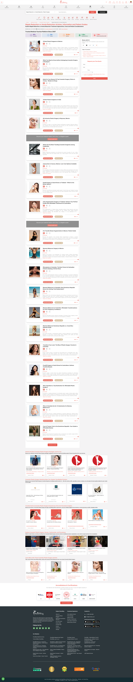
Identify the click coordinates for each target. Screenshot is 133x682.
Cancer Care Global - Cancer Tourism (40, 656)
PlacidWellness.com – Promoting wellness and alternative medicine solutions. (39, 646)
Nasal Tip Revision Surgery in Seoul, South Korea (96, 549)
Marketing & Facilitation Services (60, 619)
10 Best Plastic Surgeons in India (53, 572)
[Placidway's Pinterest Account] (43, 628)
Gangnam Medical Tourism (72, 639)
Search (92, 12)
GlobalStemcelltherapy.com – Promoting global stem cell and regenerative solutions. (73, 650)
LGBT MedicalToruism (88, 653)
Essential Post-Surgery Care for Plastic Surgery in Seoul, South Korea (33, 549)
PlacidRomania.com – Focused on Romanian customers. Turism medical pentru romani (40, 643)
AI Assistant (102, 12)
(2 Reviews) (95, 499)
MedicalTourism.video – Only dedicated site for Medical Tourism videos (40, 650)
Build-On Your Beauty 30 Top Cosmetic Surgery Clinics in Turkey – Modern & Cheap (97, 573)
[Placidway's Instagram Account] (46, 628)
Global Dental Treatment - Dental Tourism (56, 654)
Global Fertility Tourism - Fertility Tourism (39, 654)
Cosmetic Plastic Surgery (44, 22)
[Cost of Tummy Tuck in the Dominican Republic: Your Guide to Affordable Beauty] (34, 431)
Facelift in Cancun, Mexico (31, 522)
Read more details (47, 51)
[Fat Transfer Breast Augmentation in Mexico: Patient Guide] (34, 235)
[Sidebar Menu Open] (2, 2)
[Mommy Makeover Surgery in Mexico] (34, 253)
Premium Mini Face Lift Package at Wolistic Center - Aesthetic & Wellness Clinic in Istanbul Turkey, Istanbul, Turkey (76, 469)
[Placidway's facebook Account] (34, 628)
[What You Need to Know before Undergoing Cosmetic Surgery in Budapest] (34, 64)
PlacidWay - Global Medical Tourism (91, 637)
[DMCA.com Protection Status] (64, 669)
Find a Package (70, 615)
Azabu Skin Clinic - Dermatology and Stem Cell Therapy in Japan (34, 496)
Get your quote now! (52, 139)
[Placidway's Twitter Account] (37, 628)
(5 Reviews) (32, 499)
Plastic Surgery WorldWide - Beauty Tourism (57, 650)
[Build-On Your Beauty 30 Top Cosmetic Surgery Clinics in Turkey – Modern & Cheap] (34, 84)
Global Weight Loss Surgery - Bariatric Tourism (91, 650)
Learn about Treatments (72, 620)
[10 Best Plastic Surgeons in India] (34, 104)
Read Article (57, 54)
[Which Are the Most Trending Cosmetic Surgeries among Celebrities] (34, 149)
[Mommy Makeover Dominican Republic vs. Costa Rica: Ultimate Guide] (34, 330)
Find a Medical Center (71, 614)
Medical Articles (34, 22)
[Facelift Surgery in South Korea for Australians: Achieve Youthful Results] (34, 370)
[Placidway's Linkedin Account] (49, 628)
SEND (94, 78)
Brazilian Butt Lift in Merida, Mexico (54, 522)
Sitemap (57, 629)
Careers (57, 626)
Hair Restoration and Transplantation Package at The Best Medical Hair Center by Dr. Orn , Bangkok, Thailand (97, 469)
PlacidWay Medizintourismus (38, 636)
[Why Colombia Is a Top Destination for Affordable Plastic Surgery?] (34, 390)
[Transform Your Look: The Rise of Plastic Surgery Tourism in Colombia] (34, 349)
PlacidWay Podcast (71, 637)
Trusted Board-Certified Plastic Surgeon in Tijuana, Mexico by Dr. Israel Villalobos (55, 549)
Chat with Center (47, 54)
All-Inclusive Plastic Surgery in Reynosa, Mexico (76, 573)
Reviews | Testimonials (71, 619)
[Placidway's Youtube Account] (40, 628)
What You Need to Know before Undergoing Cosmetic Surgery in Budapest (35, 573)
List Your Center (59, 621)
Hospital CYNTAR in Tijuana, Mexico (75, 495)
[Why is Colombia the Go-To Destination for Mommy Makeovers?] (34, 410)
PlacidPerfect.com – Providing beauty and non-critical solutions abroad (57, 646)
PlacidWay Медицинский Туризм (56, 637)
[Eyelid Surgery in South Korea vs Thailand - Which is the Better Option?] (34, 187)
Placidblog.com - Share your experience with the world (90, 642)
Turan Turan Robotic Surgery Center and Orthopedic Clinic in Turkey (55, 496)
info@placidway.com (90, 616)
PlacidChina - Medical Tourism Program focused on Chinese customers (58, 642)
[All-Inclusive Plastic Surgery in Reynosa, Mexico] (34, 123)
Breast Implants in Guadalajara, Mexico (96, 520)
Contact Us (58, 627)
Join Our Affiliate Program (59, 616)
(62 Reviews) (53, 499)
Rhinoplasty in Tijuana (72, 522)
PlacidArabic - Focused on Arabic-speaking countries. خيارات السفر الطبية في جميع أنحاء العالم (74, 646)
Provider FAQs (58, 624)
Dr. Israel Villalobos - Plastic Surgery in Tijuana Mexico (96, 496)
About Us (57, 614)
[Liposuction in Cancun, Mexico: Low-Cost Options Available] (34, 168)
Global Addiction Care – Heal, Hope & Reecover (74, 654)
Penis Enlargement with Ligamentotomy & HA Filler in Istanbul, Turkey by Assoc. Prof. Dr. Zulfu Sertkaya (35, 469)
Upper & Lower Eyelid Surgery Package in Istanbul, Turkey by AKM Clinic (55, 468)
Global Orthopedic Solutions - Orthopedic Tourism (56, 657)
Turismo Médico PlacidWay (38, 639)
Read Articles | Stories (71, 622)
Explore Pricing (70, 617)
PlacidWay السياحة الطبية (54, 639)
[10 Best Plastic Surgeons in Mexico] (34, 46)
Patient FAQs (58, 622)
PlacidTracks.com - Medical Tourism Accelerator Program (91, 640)
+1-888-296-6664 (90, 614)
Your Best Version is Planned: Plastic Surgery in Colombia (76, 549)
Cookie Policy (90, 74)
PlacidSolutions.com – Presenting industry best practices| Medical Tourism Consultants (73, 643)
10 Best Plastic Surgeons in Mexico (90, 51)
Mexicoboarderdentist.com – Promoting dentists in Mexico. (92, 646)
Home (27, 22)
